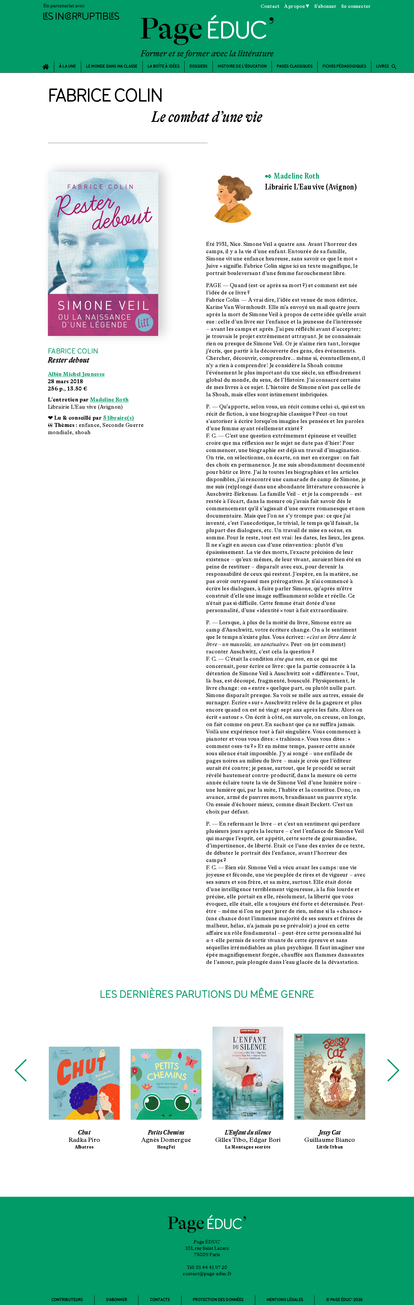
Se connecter (356, 6)
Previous (21, 1070)
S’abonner (116, 1300)
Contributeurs (67, 1300)
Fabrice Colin (73, 351)
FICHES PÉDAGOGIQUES (344, 66)
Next (393, 1070)
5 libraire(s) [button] (118, 418)
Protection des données (218, 1300)
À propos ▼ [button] (296, 6)
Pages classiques (294, 66)
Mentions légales (285, 1300)
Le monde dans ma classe (112, 66)
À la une (67, 66)
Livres (386, 67)
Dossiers (198, 66)
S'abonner (325, 6)
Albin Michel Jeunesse (76, 374)
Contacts (160, 1300)
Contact (270, 6)
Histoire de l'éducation (242, 66)
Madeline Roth (109, 400)
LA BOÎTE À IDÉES (163, 66)
